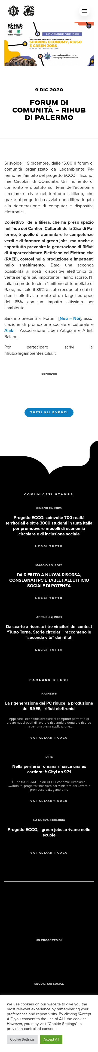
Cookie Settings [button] (22, 1039)
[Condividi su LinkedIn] (60, 383)
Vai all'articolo (49, 737)
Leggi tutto (49, 546)
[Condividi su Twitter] (50, 383)
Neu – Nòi (70, 318)
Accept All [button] (51, 1039)
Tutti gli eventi (49, 412)
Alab (8, 330)
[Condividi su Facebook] (40, 383)
